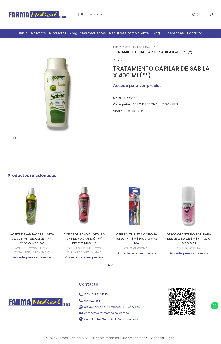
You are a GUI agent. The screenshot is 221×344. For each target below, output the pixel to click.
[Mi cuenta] (211, 14)
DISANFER (170, 104)
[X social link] (129, 111)
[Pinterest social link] (133, 111)
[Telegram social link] (142, 111)
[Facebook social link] (125, 111)
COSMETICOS (39, 248)
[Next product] (121, 60)
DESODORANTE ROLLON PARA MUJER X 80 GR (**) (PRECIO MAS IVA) (189, 238)
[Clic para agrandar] (14, 138)
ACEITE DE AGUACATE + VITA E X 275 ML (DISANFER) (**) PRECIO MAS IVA (32, 238)
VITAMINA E (40, 252)
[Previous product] (115, 60)
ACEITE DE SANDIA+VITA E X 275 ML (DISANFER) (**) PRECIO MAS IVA (84, 238)
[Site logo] (37, 14)
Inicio (117, 47)
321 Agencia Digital (160, 338)
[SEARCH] (194, 14)
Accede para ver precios (137, 85)
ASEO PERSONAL (138, 47)
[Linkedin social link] (138, 111)
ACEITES (21, 248)
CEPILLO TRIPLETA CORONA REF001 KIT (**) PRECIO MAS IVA (137, 238)
